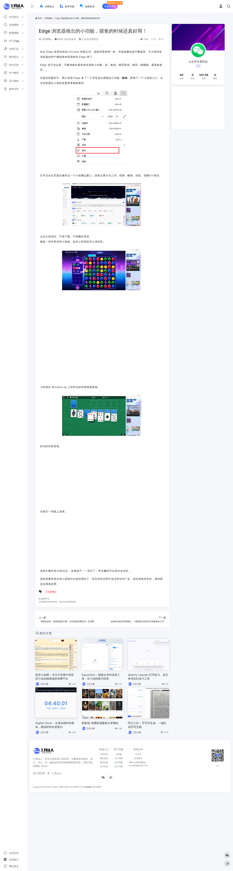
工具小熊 (44, 684)
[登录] (221, 6)
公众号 (138, 754)
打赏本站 (104, 754)
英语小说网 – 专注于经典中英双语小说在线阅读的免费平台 (54, 676)
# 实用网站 (51, 592)
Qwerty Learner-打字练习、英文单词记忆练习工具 (148, 676)
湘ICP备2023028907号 (70, 787)
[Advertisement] (198, 108)
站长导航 (119, 762)
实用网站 (49, 18)
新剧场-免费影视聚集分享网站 (100, 723)
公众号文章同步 (89, 39)
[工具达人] (43, 752)
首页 (40, 18)
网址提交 (104, 758)
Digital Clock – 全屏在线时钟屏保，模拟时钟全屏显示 (54, 725)
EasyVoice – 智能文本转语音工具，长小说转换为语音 (101, 676)
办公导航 (119, 758)
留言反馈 (104, 762)
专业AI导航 (110, 6)
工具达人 (55, 787)
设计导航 (119, 766)
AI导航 (119, 754)
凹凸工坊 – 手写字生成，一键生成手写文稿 (147, 725)
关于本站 (104, 766)
